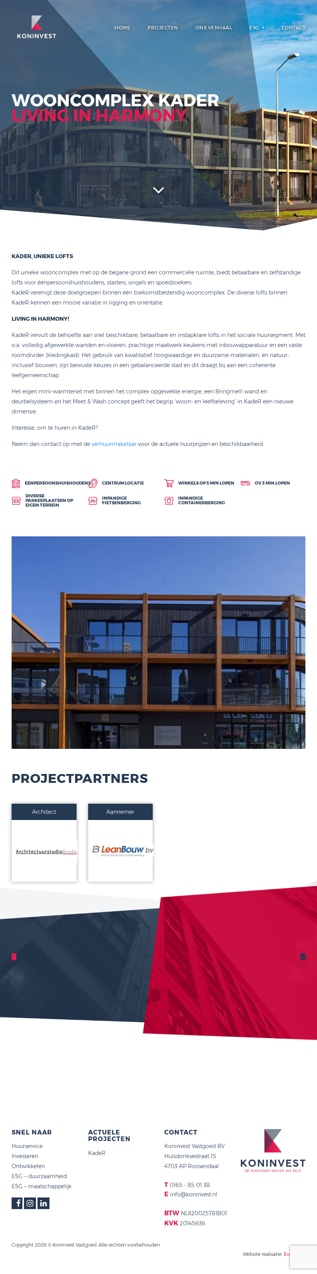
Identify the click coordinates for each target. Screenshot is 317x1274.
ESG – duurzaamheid (39, 1176)
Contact (294, 28)
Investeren (25, 1156)
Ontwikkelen (28, 1166)
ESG (255, 28)
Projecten (163, 28)
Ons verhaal (214, 28)
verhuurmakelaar (114, 444)
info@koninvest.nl (193, 1194)
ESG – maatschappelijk (42, 1186)
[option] (158, 642)
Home (122, 28)
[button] (23, 754)
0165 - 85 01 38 (190, 1185)
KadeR (97, 1153)
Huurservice (27, 1146)
